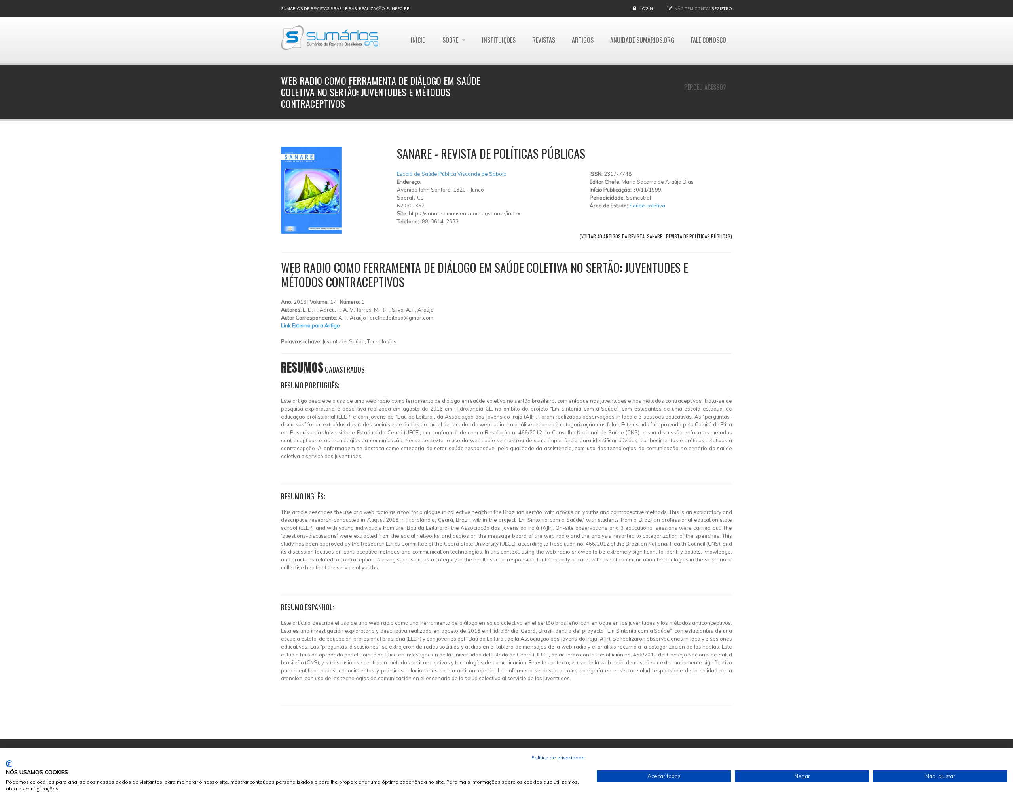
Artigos (583, 40)
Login (646, 8)
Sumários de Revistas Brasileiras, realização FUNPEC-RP (345, 8)
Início (418, 40)
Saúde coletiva (647, 205)
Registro (721, 8)
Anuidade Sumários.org (642, 40)
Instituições (499, 40)
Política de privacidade (558, 758)
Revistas (543, 40)
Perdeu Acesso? (705, 87)
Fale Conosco (708, 40)
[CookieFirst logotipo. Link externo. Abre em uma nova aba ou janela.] (9, 763)
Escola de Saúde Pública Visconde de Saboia (451, 174)
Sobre (451, 40)
